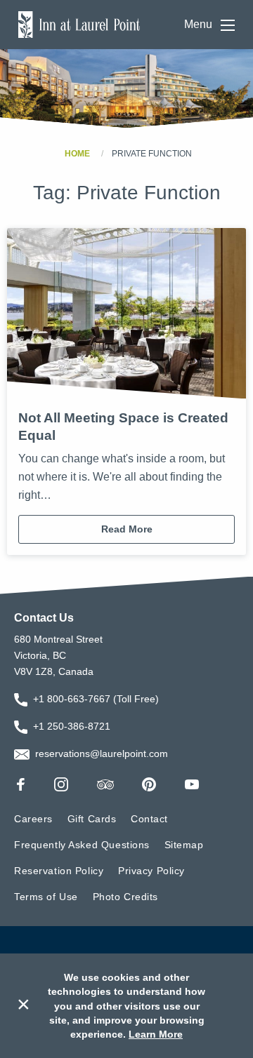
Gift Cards (92, 818)
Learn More (156, 1034)
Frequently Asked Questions (82, 844)
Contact (149, 818)
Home (77, 154)
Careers (33, 818)
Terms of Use (46, 896)
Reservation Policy (58, 870)
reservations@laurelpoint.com (101, 753)
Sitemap (184, 844)
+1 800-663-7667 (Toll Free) (96, 698)
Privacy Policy (151, 870)
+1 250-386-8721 (71, 726)
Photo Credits (126, 896)
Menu (199, 24)
